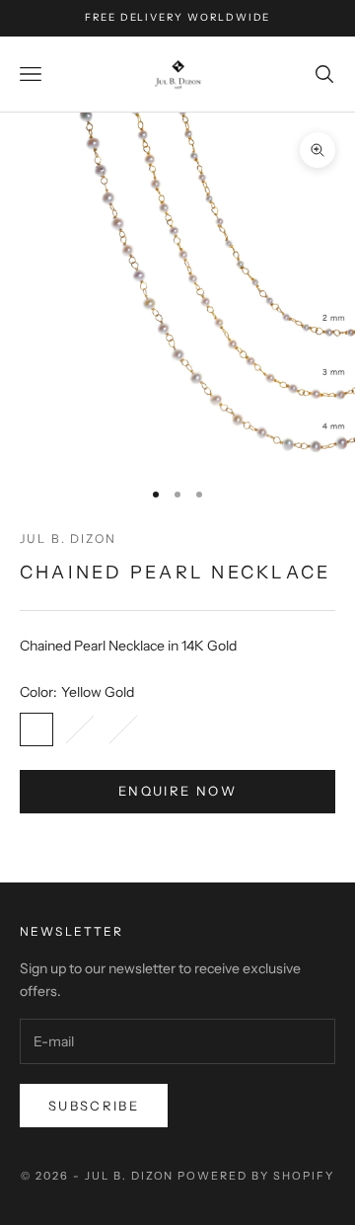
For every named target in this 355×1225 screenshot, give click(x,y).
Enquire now (177, 791)
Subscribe (93, 1105)
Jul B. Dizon (68, 538)
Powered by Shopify (256, 1176)
